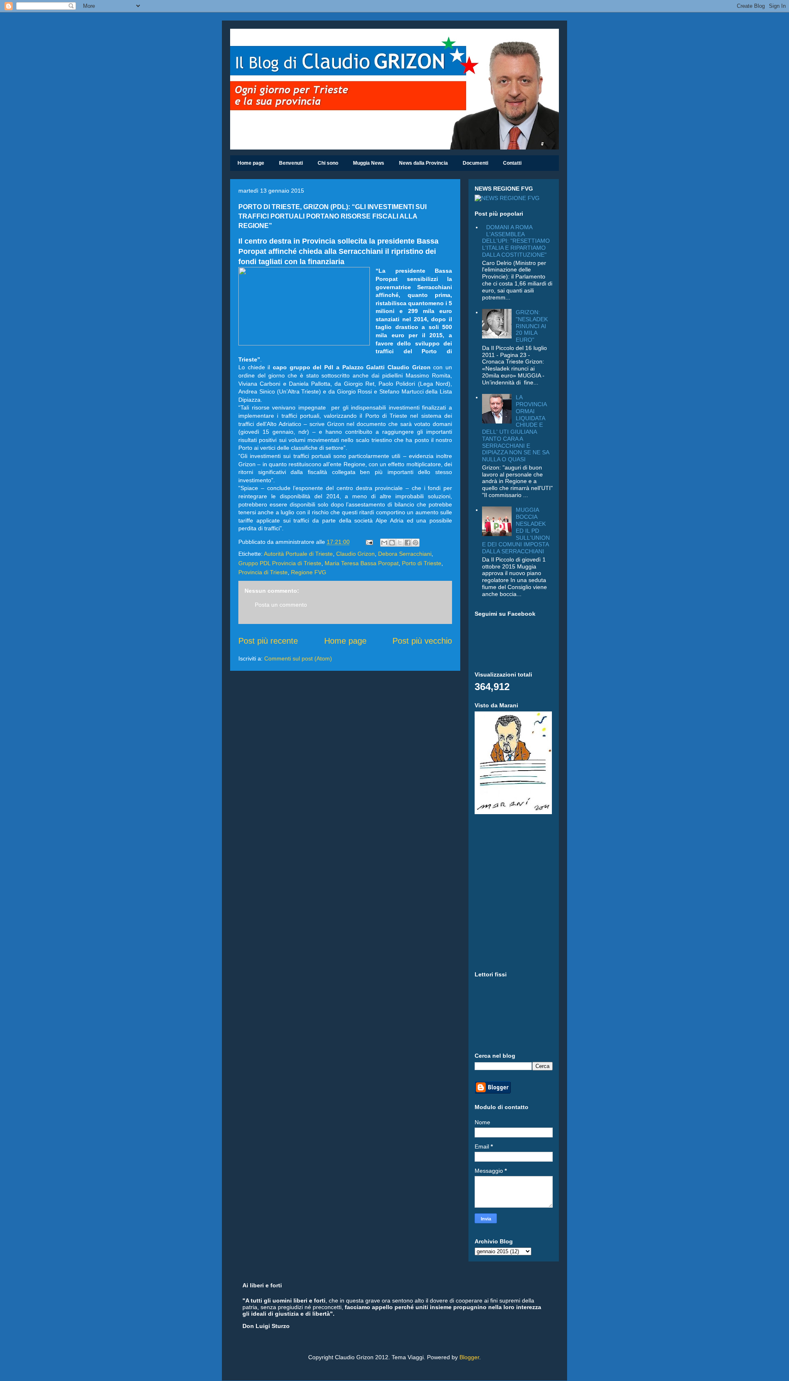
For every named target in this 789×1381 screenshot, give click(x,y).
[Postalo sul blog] (392, 543)
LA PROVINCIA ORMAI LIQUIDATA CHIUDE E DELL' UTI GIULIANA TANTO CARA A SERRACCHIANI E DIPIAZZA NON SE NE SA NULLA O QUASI (515, 428)
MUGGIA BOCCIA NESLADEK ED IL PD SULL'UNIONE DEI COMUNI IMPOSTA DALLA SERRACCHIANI (516, 530)
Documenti (475, 163)
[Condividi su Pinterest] (415, 543)
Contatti (512, 163)
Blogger (469, 1357)
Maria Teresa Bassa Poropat (362, 563)
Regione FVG (308, 572)
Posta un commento (281, 604)
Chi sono (328, 163)
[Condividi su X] (400, 543)
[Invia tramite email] (384, 543)
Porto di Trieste (421, 563)
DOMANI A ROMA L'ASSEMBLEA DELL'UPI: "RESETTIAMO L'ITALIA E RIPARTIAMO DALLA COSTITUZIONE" (516, 241)
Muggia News (368, 163)
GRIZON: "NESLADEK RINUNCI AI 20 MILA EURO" (532, 326)
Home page (251, 163)
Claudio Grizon (355, 553)
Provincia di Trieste (263, 572)
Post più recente (268, 640)
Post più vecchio (422, 640)
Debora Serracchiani (404, 553)
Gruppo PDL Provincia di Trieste (279, 563)
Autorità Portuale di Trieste (298, 553)
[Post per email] (369, 542)
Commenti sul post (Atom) (298, 658)
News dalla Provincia (423, 163)
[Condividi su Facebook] (408, 543)
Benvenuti (291, 163)
